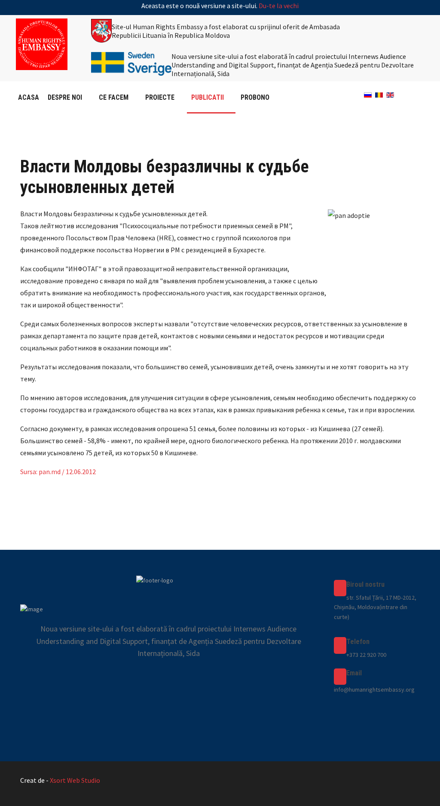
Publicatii (207, 97)
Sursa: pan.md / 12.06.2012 (58, 471)
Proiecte (159, 97)
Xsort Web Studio (75, 780)
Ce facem (113, 97)
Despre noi (65, 97)
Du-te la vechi (279, 5)
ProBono (255, 97)
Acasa (28, 97)
